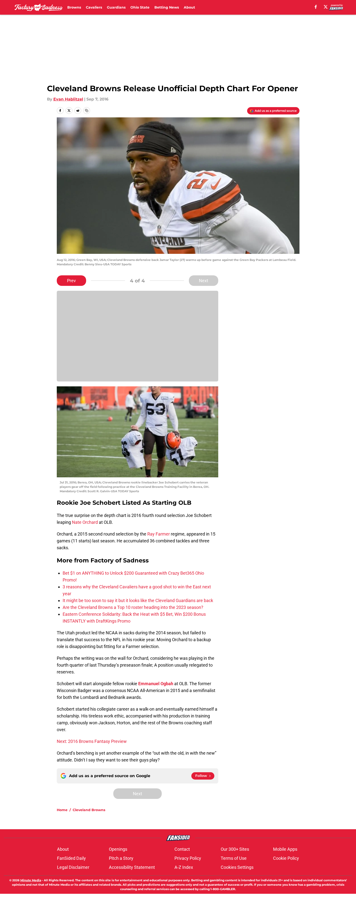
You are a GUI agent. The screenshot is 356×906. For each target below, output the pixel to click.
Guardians (116, 7)
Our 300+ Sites (235, 849)
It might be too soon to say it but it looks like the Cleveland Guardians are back (138, 600)
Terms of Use (234, 858)
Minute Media (30, 880)
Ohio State (139, 7)
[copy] (86, 110)
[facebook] (316, 7)
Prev (71, 280)
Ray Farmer (158, 534)
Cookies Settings (237, 867)
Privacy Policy (187, 858)
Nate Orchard (85, 522)
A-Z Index (183, 867)
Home (62, 810)
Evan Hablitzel (68, 99)
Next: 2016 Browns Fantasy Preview (92, 741)
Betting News (166, 7)
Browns (74, 7)
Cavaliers (94, 7)
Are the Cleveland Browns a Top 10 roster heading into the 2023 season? (133, 607)
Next (203, 280)
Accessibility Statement (132, 867)
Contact (182, 849)
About (189, 7)
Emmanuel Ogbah (155, 683)
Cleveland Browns (89, 810)
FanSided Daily (71, 858)
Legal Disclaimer (73, 867)
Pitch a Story (121, 858)
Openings (118, 849)
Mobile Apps (285, 849)
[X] (326, 7)
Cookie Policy (286, 858)
